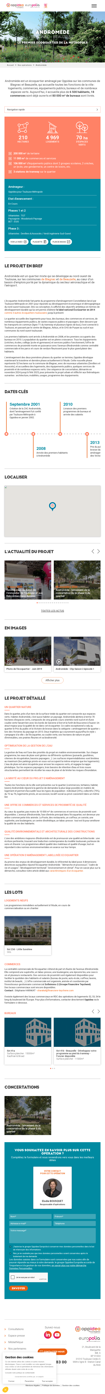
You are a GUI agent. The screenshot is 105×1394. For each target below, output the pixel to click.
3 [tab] (41, 602)
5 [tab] (44, 602)
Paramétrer (29, 1381)
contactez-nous (54, 1352)
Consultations (16, 1329)
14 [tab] (62, 602)
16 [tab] (66, 602)
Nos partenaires (17, 1348)
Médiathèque (15, 1342)
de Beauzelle (67, 279)
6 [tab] (46, 602)
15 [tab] (64, 602)
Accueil (10, 65)
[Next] (98, 551)
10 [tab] (54, 602)
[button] (52, 506)
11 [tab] (56, 602)
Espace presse (16, 1335)
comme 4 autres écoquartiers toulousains (25, 312)
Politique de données (51, 1385)
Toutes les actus (52, 610)
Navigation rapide (16, 109)
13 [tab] (60, 602)
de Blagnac (48, 279)
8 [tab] (50, 602)
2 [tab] (39, 602)
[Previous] (93, 551)
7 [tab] (48, 602)
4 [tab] (43, 602)
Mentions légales (33, 1385)
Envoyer (18, 1288)
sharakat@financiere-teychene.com (55, 990)
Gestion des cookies (71, 1385)
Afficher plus (52, 680)
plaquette (37, 242)
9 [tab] (52, 602)
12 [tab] (58, 602)
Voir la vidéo (16, 242)
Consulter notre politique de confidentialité (20, 1373)
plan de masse (59, 242)
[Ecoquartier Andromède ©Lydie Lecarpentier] (27, 651)
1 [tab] (37, 602)
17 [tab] (68, 602)
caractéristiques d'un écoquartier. (66, 870)
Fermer (11, 1381)
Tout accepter (47, 1381)
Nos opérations (25, 65)
